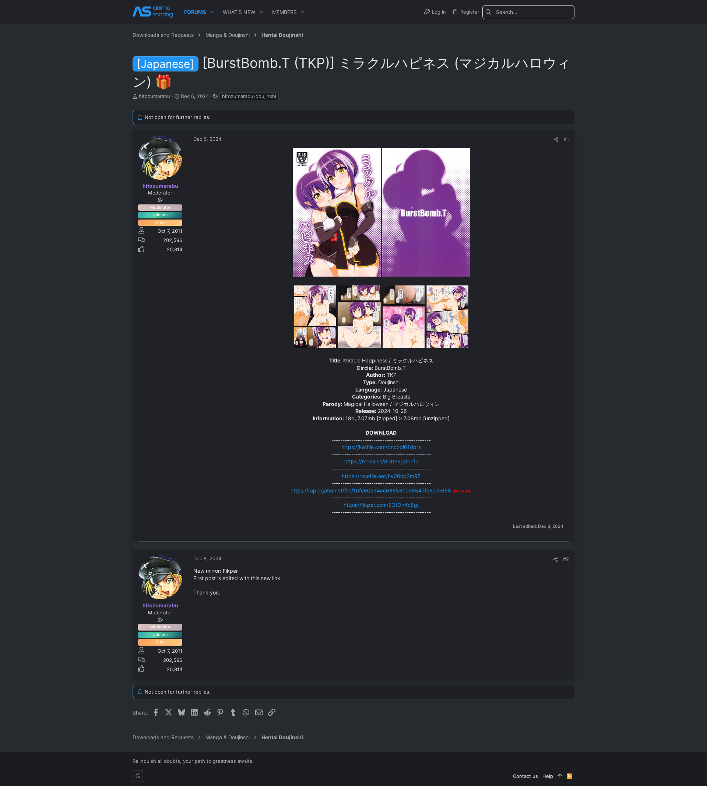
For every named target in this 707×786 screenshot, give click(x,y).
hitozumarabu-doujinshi (249, 96)
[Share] (556, 139)
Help (547, 776)
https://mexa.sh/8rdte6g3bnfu (381, 461)
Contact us (525, 776)
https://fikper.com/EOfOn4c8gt (381, 505)
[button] (212, 12)
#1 (566, 139)
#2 (566, 559)
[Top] (559, 776)
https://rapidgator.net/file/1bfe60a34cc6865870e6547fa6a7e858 (371, 490)
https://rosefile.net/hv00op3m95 (381, 476)
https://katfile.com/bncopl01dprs (381, 447)
